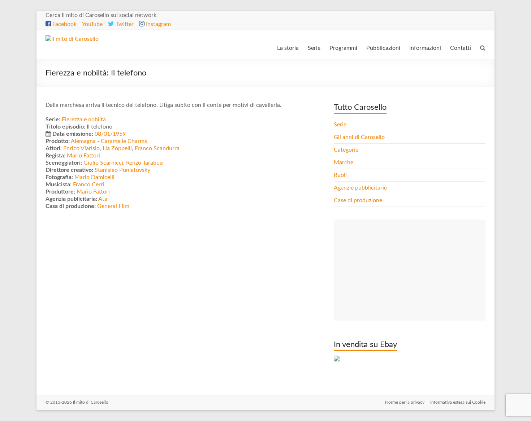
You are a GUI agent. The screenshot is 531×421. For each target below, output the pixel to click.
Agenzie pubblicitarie (361, 188)
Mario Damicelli (94, 177)
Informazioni (425, 48)
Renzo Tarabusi (145, 163)
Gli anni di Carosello (359, 137)
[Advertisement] (409, 270)
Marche (343, 162)
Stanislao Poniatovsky (122, 170)
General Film (113, 206)
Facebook (64, 24)
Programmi (343, 48)
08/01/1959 (110, 134)
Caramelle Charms (124, 141)
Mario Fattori (83, 156)
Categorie (347, 150)
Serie (314, 48)
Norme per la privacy (404, 402)
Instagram (157, 24)
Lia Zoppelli (117, 148)
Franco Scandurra (157, 148)
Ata (102, 199)
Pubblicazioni (383, 48)
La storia (288, 48)
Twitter (124, 24)
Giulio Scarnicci (103, 163)
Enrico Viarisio (81, 148)
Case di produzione (359, 200)
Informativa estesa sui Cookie (457, 402)
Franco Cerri (88, 184)
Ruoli (340, 175)
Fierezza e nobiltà (84, 119)
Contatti (460, 48)
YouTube (92, 24)
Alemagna (83, 141)
